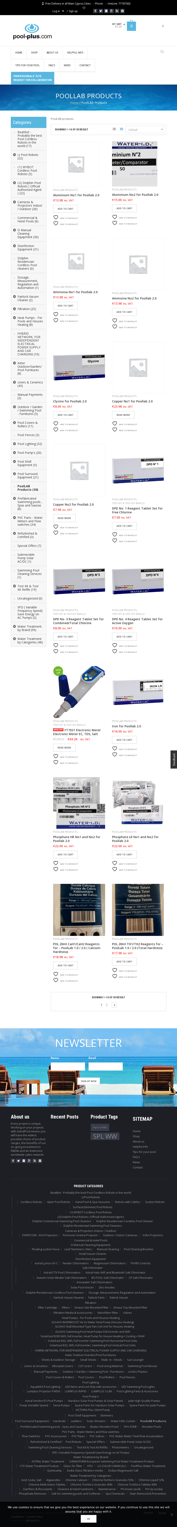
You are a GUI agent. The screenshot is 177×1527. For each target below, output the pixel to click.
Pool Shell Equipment (82, 1415)
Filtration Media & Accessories (73, 1313)
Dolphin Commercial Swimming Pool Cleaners (61, 1221)
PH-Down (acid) (130, 1489)
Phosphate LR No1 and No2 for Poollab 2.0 (135, 839)
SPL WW (105, 1136)
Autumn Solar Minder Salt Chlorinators (61, 1278)
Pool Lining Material (110, 1366)
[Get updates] (117, 11)
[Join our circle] (111, 11)
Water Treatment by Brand (90, 1457)
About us (138, 1141)
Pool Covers (86, 1377)
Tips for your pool (144, 1152)
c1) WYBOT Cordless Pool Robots (91, 1212)
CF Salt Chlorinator (141, 1278)
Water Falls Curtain (123, 1421)
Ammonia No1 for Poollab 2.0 (75, 292)
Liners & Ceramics (36, 1366)
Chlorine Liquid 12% (151, 1480)
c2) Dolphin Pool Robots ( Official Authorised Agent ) (90, 1217)
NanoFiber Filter (108, 1313)
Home (74, 103)
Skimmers (106, 1415)
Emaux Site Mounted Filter (92, 1307)
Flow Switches (31, 1436)
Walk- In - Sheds (111, 1360)
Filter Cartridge (47, 1307)
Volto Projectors (152, 1235)
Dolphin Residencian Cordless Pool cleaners (55, 1292)
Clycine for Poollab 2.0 (70, 401)
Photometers (120, 1447)
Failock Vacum (119, 1297)
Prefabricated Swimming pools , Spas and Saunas (52, 1427)
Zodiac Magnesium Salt (123, 1470)
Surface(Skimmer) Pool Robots (92, 1207)
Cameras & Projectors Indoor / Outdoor (90, 1231)
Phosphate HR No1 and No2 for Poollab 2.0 (76, 839)
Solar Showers (96, 1421)
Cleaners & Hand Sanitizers (75, 1489)
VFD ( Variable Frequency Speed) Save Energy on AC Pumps (91, 1452)
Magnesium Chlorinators (110, 1263)
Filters (66, 1307)
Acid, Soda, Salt (31, 1480)
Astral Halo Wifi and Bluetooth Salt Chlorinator (115, 1272)
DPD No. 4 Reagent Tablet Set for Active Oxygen (137, 621)
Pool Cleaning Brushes (138, 1249)
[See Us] (106, 11)
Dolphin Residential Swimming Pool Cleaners (92, 1226)
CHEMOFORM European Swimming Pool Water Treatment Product (111, 1461)
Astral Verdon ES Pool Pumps (44, 1401)
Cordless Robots (31, 1202)
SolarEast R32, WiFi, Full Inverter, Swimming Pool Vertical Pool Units (93, 1345)
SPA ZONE (130, 1427)
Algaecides (53, 1480)
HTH (90, 1466)
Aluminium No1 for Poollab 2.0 (76, 195)
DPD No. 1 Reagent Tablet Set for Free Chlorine (137, 510)
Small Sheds (88, 1360)
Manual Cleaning (108, 1249)
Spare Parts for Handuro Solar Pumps (99, 1405)
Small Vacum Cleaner (92, 1254)
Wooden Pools (151, 1427)
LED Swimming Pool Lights (138, 1387)
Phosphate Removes (32, 1493)
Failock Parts (96, 1297)
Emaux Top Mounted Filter (130, 1307)
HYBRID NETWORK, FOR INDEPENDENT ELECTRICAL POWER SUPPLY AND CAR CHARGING (91, 1350)
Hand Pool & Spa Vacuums (92, 1202)
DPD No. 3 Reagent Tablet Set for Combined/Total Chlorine (78, 621)
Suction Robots (155, 1202)
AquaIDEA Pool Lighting (45, 1387)
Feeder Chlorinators (76, 1263)
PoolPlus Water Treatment (148, 1466)
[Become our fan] (95, 11)
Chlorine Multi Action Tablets (46, 1484)
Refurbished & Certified (45, 1442)
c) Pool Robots (91, 1197)
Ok (88, 1519)
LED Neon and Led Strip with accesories (91, 1387)
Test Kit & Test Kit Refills (128, 503)
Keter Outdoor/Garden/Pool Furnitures (90, 1355)
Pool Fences (127, 1377)
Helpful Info (140, 1147)
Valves (127, 1313)
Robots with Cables (127, 1202)
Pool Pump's (91, 1396)
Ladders (76, 1421)
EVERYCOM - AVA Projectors (40, 1235)
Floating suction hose (46, 1249)
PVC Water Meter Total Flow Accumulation (136, 1436)
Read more (123, 414)
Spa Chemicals (115, 1493)
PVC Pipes (78, 1436)
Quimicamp (54, 1470)
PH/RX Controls (141, 1263)
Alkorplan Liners (62, 1366)
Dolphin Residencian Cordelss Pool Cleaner (124, 1221)
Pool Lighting (90, 1382)
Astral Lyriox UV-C (46, 1263)
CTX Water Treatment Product (39, 1466)
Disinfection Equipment (91, 1259)
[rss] (34, 1161)
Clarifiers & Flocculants (37, 1489)
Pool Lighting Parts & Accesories (137, 1391)
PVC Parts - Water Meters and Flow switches (90, 1432)
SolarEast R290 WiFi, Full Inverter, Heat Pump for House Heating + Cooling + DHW (93, 1336)
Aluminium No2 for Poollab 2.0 (135, 195)
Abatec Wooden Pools (104, 1427)
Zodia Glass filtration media (85, 1470)
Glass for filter (72, 1466)
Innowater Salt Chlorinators (94, 1282)
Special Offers (95, 1442)
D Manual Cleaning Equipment (90, 1245)
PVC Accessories (56, 1436)
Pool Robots (73, 1442)
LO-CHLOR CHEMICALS (112, 1466)
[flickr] (24, 1161)
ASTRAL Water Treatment (48, 1461)
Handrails (59, 1421)
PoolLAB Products (65, 189)
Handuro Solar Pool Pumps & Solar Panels (95, 1401)
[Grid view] (121, 129)
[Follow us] (101, 11)
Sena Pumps (61, 1405)
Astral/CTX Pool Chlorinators (62, 1272)
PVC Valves (97, 1436)
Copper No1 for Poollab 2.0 (132, 401)
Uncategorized (143, 1447)
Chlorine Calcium (76, 1480)
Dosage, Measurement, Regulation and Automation (122, 1292)
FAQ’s (136, 1157)
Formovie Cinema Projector (80, 1235)
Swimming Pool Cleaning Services (50, 1447)
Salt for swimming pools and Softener (76, 1493)
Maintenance (107, 1489)
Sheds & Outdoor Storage (58, 1360)
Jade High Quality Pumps (144, 1401)
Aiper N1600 (100, 1127)
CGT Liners (85, 1366)
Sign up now (88, 1081)
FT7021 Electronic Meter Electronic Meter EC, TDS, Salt (77, 732)
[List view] (114, 129)
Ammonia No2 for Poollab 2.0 (134, 298)
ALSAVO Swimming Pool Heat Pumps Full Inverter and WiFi (92, 1332)
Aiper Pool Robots (58, 1202)
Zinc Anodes (107, 1287)
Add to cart (65, 208)
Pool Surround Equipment (32, 1421)
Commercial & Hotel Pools (90, 1240)
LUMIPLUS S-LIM (101, 1391)
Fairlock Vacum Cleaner (69, 1297)
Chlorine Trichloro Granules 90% (91, 1484)
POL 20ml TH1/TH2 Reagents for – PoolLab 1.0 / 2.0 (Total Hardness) (137, 946)
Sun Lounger (135, 1360)
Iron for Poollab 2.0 (126, 726)
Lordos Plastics (138, 1372)
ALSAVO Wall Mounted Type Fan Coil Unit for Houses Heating (94, 1326)
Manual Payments (46, 1372)
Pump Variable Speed (34, 1405)
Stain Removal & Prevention (148, 1493)
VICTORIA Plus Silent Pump (93, 1410)
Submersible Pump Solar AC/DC (130, 1442)
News (136, 1162)
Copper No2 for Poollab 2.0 (73, 504)
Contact (138, 1167)
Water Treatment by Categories (90, 1476)
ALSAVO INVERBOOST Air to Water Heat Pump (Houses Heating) (93, 1322)
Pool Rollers (107, 1377)
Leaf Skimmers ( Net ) (78, 1249)
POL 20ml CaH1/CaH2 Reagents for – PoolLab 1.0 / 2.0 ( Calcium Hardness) (76, 948)
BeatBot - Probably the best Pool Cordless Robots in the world (91, 1193)
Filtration (90, 1303)
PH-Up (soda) (153, 1489)
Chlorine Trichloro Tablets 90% (137, 1484)
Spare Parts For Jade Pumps (147, 1405)
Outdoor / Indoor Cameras (120, 1235)
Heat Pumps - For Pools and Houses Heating (91, 1318)
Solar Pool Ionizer (82, 1287)
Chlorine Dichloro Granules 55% (113, 1480)
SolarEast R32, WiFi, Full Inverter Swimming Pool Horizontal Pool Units (92, 1341)
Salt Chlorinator (92, 1268)
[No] (171, 1514)
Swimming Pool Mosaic (142, 1366)
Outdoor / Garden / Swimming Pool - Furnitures (93, 1372)
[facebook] (13, 1161)
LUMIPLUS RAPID (75, 1391)
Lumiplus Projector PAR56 (43, 1391)
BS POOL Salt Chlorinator (108, 1278)
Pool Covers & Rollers (60, 1377)
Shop (136, 1136)
